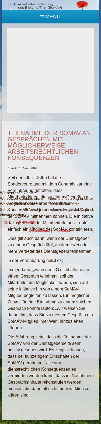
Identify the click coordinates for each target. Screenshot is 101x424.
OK (6, 223)
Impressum (62, 231)
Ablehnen (26, 223)
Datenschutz (39, 231)
